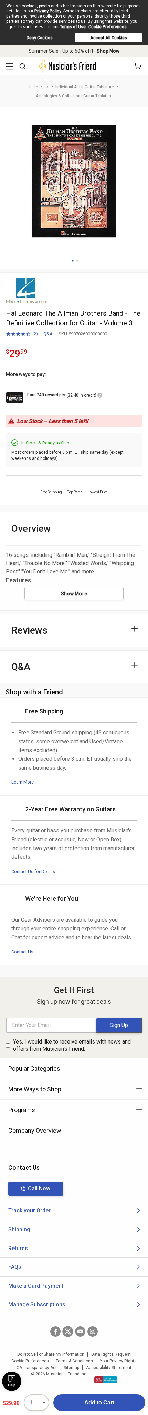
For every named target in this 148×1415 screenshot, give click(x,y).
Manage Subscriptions (36, 1304)
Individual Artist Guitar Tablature (84, 86)
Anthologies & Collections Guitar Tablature (74, 95)
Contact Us (22, 951)
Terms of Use (73, 26)
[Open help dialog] (11, 1381)
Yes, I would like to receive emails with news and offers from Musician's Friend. (72, 1045)
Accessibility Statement (108, 1367)
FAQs (14, 1267)
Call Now (39, 1188)
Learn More (22, 782)
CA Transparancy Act (37, 1367)
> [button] (47, 86)
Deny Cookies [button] (40, 37)
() (22, 334)
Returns (18, 1248)
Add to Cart (99, 1402)
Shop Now (108, 51)
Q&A (48, 333)
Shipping (19, 1229)
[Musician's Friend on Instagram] (92, 1331)
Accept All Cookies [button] (108, 37)
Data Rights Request (111, 1354)
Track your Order (29, 1210)
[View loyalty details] (99, 396)
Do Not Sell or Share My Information (50, 1354)
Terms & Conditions (74, 1361)
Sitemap (71, 1367)
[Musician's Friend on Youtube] (80, 1331)
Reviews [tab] (29, 630)
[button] (138, 66)
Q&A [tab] (20, 666)
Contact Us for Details (33, 871)
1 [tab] (72, 260)
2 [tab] (77, 260)
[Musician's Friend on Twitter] (68, 1331)
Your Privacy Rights (118, 1361)
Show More (74, 593)
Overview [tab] (31, 528)
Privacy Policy (47, 11)
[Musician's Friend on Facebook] (55, 1331)
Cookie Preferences (107, 26)
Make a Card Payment (35, 1286)
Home (33, 86)
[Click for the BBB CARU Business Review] (105, 1379)
